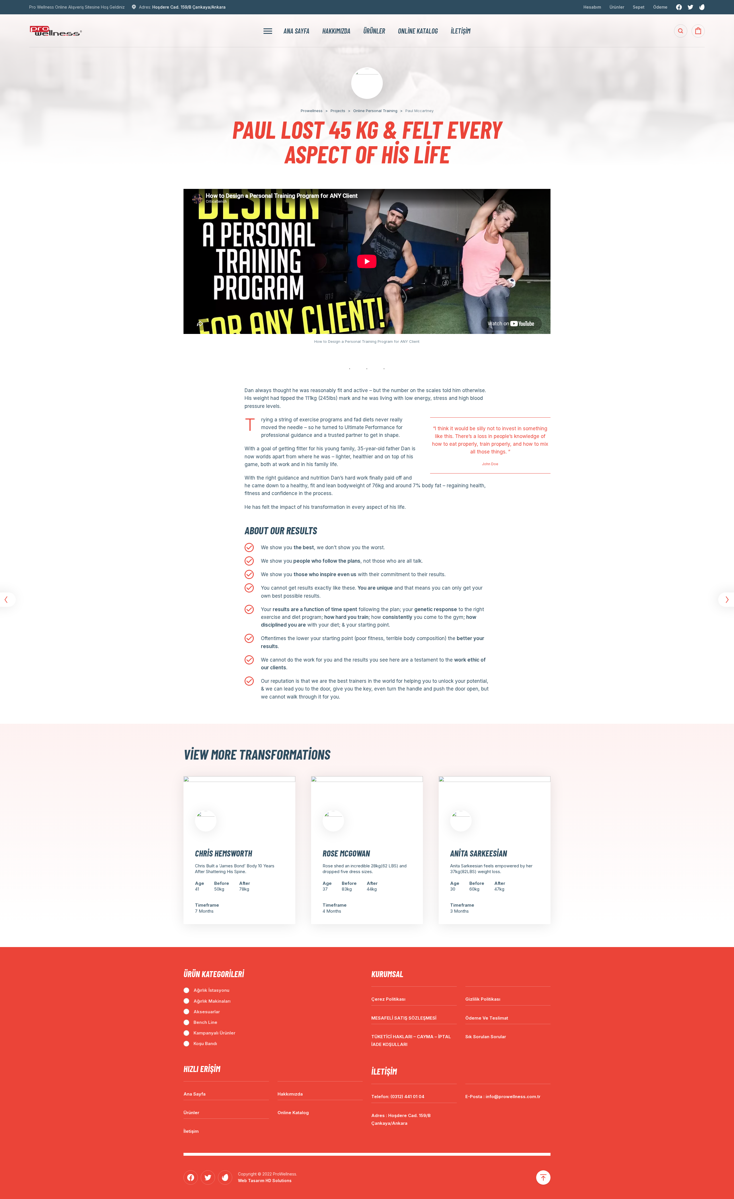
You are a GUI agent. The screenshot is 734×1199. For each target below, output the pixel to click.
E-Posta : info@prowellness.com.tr (502, 1096)
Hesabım (592, 7)
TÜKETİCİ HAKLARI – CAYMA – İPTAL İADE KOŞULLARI (411, 1040)
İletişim (461, 31)
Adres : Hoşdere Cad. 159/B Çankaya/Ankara (401, 1119)
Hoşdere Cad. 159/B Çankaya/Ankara (189, 7)
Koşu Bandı (205, 1043)
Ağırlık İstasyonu (211, 990)
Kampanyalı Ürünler (214, 1033)
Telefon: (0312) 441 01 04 (397, 1096)
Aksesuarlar (207, 1011)
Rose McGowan (346, 853)
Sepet (639, 7)
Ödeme (660, 7)
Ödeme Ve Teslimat (486, 1018)
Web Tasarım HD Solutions (265, 1180)
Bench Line (205, 1022)
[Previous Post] (8, 599)
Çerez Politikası (388, 999)
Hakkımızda (336, 31)
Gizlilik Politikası (482, 999)
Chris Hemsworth (223, 853)
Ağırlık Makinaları (212, 1001)
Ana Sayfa (296, 31)
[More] (267, 30)
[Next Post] (725, 599)
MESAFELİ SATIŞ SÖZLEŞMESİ (403, 1018)
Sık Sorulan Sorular (485, 1036)
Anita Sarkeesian (478, 853)
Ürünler (617, 7)
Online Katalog (418, 31)
